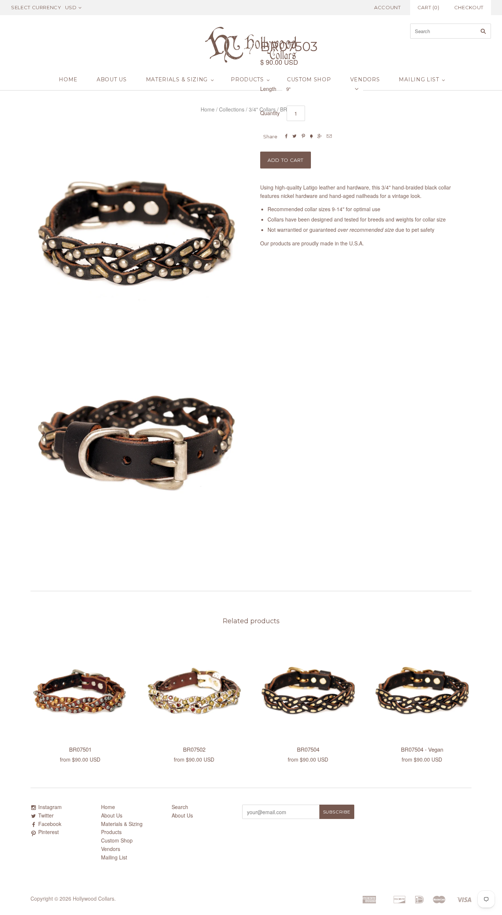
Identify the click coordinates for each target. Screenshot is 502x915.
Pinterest (48, 832)
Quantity (270, 113)
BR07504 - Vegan (422, 749)
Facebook (49, 823)
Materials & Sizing (177, 79)
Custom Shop (309, 79)
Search (180, 807)
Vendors (365, 79)
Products (247, 79)
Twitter (46, 815)
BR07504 (308, 749)
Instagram (50, 807)
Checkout (469, 7)
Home (68, 79)
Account (387, 7)
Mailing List (419, 79)
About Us (112, 79)
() (428, 7)
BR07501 (80, 749)
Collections (231, 109)
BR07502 (194, 749)
